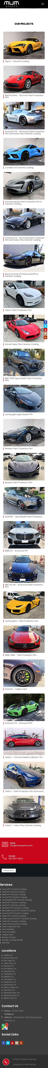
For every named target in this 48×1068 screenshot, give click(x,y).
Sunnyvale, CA (10, 984)
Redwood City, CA (11, 995)
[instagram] (17, 1043)
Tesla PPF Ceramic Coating (14, 921)
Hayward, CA (9, 971)
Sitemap (5, 942)
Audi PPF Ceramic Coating (13, 892)
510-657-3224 (16, 858)
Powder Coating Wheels (12, 940)
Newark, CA (9, 966)
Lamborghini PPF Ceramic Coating (17, 900)
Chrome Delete (9, 932)
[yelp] (21, 1043)
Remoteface (30, 1064)
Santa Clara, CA (10, 958)
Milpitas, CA (9, 976)
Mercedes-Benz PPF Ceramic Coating (18, 910)
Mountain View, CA (12, 992)
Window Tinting (8, 937)
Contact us (10, 1006)
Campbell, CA (10, 974)
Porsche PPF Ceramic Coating (15, 913)
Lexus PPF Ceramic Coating (14, 902)
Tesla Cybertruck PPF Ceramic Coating (19, 918)
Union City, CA (10, 963)
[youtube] (12, 1043)
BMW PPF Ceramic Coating (14, 894)
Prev (5, 47)
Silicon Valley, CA (11, 987)
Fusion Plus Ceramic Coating (14, 924)
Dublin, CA (8, 955)
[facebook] (3, 1043)
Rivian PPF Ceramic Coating (14, 916)
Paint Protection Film (11, 926)
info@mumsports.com (21, 845)
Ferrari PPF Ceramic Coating (14, 897)
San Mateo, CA (10, 968)
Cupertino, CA (10, 982)
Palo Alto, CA (9, 990)
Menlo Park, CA (10, 998)
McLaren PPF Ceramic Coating (15, 908)
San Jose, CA (9, 960)
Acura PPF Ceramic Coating (14, 889)
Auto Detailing (8, 929)
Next (42, 47)
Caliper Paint (7, 934)
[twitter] (8, 1043)
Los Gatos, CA (10, 979)
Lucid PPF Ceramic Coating (13, 905)
